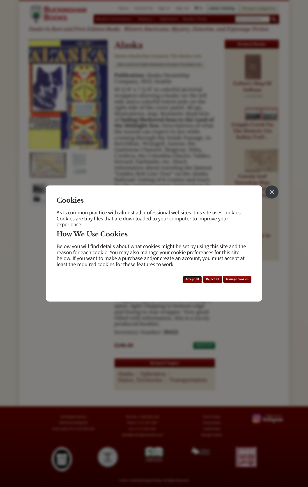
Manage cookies (237, 279)
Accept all (192, 279)
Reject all (212, 279)
